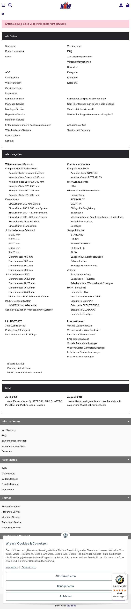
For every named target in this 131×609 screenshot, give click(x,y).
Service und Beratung (79, 130)
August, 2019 (75, 397)
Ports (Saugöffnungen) (17, 330)
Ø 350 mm (14, 248)
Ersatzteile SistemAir (82, 300)
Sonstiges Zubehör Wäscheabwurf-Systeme (29, 309)
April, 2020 (11, 397)
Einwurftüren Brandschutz (23, 225)
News (8, 56)
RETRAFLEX (78, 199)
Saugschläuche (75, 230)
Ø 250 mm (14, 234)
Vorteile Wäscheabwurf (79, 325)
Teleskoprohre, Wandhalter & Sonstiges (92, 283)
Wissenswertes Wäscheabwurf (83, 330)
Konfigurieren (65, 586)
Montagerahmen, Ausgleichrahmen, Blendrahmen (97, 217)
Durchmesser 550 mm (21, 265)
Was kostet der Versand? (80, 109)
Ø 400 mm (14, 252)
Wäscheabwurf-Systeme (18, 130)
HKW (73, 186)
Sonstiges (76, 225)
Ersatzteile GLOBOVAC (83, 309)
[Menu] (3, 5)
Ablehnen (65, 596)
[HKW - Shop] (65, 5)
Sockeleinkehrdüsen (81, 221)
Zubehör (71, 270)
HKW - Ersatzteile (76, 287)
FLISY (74, 252)
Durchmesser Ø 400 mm (22, 292)
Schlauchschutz (79, 261)
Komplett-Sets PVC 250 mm (24, 186)
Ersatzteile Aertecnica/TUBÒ (86, 296)
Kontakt (9, 140)
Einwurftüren (12, 199)
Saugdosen (77, 212)
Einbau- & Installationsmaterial (83, 190)
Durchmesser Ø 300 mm (22, 287)
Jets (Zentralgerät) (15, 325)
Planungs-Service (14, 103)
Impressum (11, 93)
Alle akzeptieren (65, 576)
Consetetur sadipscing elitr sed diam (86, 98)
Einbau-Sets (77, 195)
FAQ (69, 51)
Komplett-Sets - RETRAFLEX (86, 177)
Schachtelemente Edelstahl (20, 230)
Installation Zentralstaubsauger (84, 352)
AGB (7, 72)
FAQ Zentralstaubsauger (80, 356)
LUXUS (74, 239)
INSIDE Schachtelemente (22, 305)
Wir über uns (74, 46)
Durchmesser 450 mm (21, 256)
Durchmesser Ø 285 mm (22, 283)
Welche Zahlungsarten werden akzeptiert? (90, 114)
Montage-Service (14, 109)
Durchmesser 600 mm (21, 270)
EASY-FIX (76, 203)
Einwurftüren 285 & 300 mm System (28, 208)
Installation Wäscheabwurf (81, 334)
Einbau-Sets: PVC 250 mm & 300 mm (29, 296)
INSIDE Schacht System (18, 300)
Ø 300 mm (14, 243)
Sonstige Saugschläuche (84, 265)
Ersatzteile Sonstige (81, 314)
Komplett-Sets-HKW (78, 168)
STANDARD (77, 234)
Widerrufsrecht (13, 82)
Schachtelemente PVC (17, 274)
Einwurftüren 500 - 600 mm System (28, 217)
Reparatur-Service (15, 114)
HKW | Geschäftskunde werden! (24, 372)
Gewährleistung (13, 88)
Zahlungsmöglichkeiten (79, 56)
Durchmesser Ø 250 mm (22, 278)
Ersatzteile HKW (79, 292)
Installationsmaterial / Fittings (21, 334)
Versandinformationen (79, 61)
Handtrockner (12, 135)
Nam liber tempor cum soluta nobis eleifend (90, 103)
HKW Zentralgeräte (77, 181)
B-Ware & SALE (15, 363)
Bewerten (72, 67)
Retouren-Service (14, 119)
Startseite (10, 46)
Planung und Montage (19, 368)
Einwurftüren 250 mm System (25, 203)
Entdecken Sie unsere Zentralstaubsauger (28, 125)
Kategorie (72, 72)
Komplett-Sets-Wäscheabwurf (21, 168)
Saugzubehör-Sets (81, 274)
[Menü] (125, 576)
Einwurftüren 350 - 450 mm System (28, 212)
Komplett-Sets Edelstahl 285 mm (26, 177)
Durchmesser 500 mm (21, 261)
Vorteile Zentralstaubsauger (82, 343)
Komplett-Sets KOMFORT (85, 173)
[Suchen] (10, 5)
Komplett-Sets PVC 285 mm (24, 190)
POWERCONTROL (81, 243)
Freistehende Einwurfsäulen (24, 221)
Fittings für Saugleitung (83, 208)
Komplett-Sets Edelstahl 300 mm (26, 181)
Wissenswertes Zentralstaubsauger (86, 347)
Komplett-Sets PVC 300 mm (24, 195)
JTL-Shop (71, 606)
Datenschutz (12, 77)
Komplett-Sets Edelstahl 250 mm (26, 173)
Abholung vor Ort (76, 125)
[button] (121, 5)
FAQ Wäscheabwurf (78, 339)
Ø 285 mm (14, 239)
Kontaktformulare (14, 51)
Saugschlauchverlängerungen (87, 256)
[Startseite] (3, 13)
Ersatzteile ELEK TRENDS (85, 305)
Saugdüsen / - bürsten (83, 278)
